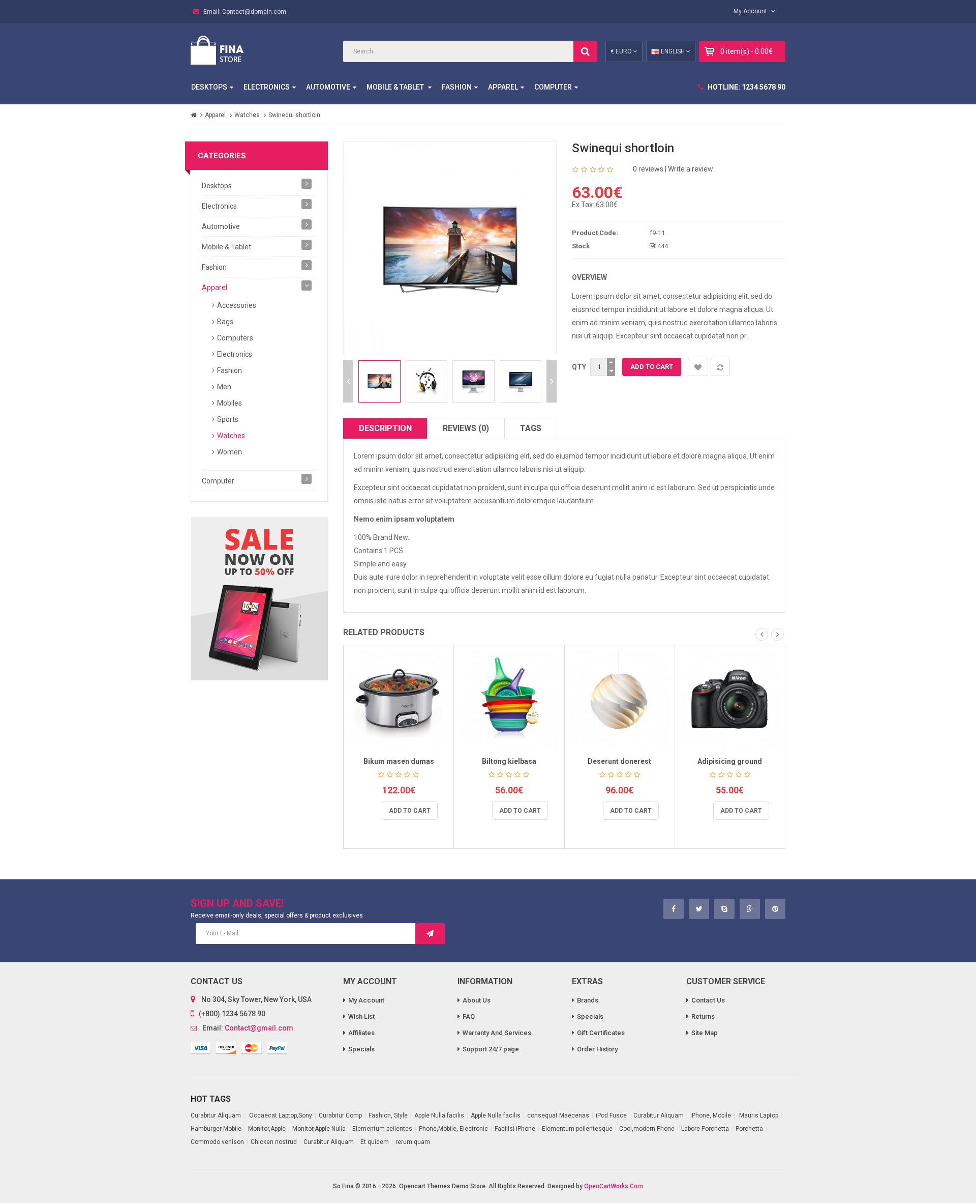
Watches (247, 115)
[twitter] (699, 909)
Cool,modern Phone (647, 1128)
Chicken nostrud (274, 1141)
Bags (225, 322)
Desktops (209, 87)
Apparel (503, 87)
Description (385, 428)
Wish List (361, 1016)
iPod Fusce (611, 1115)
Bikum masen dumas (398, 761)
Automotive (328, 87)
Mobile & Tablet (396, 87)
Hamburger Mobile (216, 1128)
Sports (227, 419)
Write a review (690, 169)
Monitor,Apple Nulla (319, 1128)
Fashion (457, 87)
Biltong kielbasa (509, 761)
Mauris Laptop (758, 1115)
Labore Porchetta (705, 1128)
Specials (361, 1049)
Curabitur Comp (340, 1115)
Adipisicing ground (729, 761)
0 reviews (648, 169)
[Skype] (724, 909)
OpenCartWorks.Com (613, 1186)
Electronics (266, 87)
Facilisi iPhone (515, 1128)
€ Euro (622, 51)
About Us (477, 1000)
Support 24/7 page (491, 1049)
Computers (235, 338)
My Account (366, 1000)
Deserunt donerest (619, 761)
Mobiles (229, 403)
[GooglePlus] (750, 909)
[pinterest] (775, 909)
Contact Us (708, 1000)
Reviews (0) (466, 428)
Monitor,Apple (267, 1128)
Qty (579, 367)
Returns (703, 1016)
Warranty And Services (497, 1033)
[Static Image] (259, 598)
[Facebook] (674, 909)
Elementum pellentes (382, 1128)
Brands (587, 1000)
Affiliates (361, 1033)
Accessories (236, 305)
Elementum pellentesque (577, 1128)
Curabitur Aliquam (216, 1115)
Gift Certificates (601, 1033)
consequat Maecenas (558, 1115)
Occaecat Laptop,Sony (280, 1115)
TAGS (530, 428)
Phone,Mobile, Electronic (453, 1128)
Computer (553, 87)
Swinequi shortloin (294, 115)
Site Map (704, 1033)
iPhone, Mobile (710, 1115)
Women (229, 452)
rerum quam (412, 1141)
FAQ (469, 1016)
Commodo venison (217, 1141)
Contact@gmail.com (259, 1028)
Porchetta (749, 1128)
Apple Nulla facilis (439, 1115)
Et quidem (374, 1141)
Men (224, 387)
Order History (597, 1049)
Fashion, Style (388, 1115)
